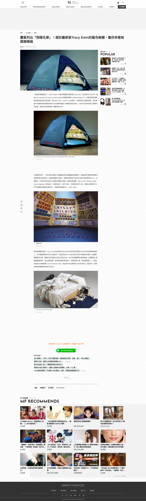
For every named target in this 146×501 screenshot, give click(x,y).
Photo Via (39, 159)
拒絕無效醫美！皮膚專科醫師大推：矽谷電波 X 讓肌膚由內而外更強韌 (112, 446)
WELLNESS (56, 7)
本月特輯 (122, 7)
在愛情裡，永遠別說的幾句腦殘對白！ (31, 469)
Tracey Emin (60, 387)
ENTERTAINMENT (39, 7)
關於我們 (54, 490)
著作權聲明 (74, 490)
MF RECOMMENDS (39, 402)
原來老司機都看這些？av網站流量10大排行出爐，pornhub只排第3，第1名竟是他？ (118, 90)
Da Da (22, 46)
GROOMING (70, 7)
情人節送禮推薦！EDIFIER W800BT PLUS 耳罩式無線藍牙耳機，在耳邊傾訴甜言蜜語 (118, 100)
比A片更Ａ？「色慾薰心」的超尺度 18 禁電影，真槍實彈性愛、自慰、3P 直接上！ (119, 80)
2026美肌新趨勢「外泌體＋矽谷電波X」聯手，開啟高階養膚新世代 (57, 370)
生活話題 (28, 33)
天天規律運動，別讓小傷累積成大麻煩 (59, 469)
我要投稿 (92, 490)
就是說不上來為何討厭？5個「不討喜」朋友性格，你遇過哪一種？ (119, 59)
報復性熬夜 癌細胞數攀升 (82, 421)
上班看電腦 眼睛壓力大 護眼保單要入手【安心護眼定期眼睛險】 (86, 446)
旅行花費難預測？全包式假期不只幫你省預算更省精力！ (112, 423)
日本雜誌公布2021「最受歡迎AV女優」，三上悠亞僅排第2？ (32, 423)
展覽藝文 (42, 387)
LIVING (100, 7)
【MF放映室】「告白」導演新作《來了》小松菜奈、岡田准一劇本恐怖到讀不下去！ (59, 446)
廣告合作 (83, 490)
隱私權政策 (63, 490)
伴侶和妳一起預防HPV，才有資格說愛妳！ (86, 469)
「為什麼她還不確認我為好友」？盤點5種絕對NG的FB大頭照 (59, 423)
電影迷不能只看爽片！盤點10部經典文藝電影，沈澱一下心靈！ (55, 367)
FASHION (23, 7)
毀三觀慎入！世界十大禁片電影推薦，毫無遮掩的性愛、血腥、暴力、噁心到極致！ (62, 358)
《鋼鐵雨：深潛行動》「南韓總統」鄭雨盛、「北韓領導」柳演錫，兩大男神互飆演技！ (32, 446)
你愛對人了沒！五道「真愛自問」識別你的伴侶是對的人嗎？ (118, 70)
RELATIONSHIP (86, 7)
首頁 (21, 33)
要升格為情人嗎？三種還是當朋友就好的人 (48, 364)
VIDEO (111, 7)
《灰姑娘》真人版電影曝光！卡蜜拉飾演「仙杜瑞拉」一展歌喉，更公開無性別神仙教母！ (112, 469)
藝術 (35, 33)
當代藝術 (51, 387)
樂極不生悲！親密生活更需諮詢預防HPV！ (48, 361)
